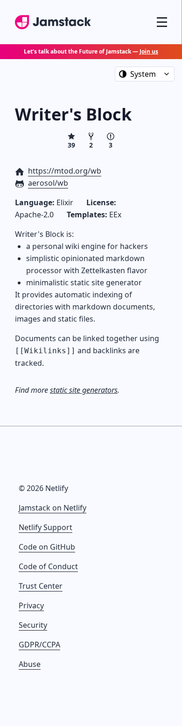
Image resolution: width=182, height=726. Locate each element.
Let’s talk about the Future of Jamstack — (91, 51)
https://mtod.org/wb (64, 171)
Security (33, 625)
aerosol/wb (48, 183)
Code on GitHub (47, 547)
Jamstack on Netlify (52, 508)
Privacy (31, 605)
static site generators (84, 390)
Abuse (30, 664)
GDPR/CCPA (39, 644)
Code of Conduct (48, 566)
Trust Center (41, 586)
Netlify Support (45, 527)
